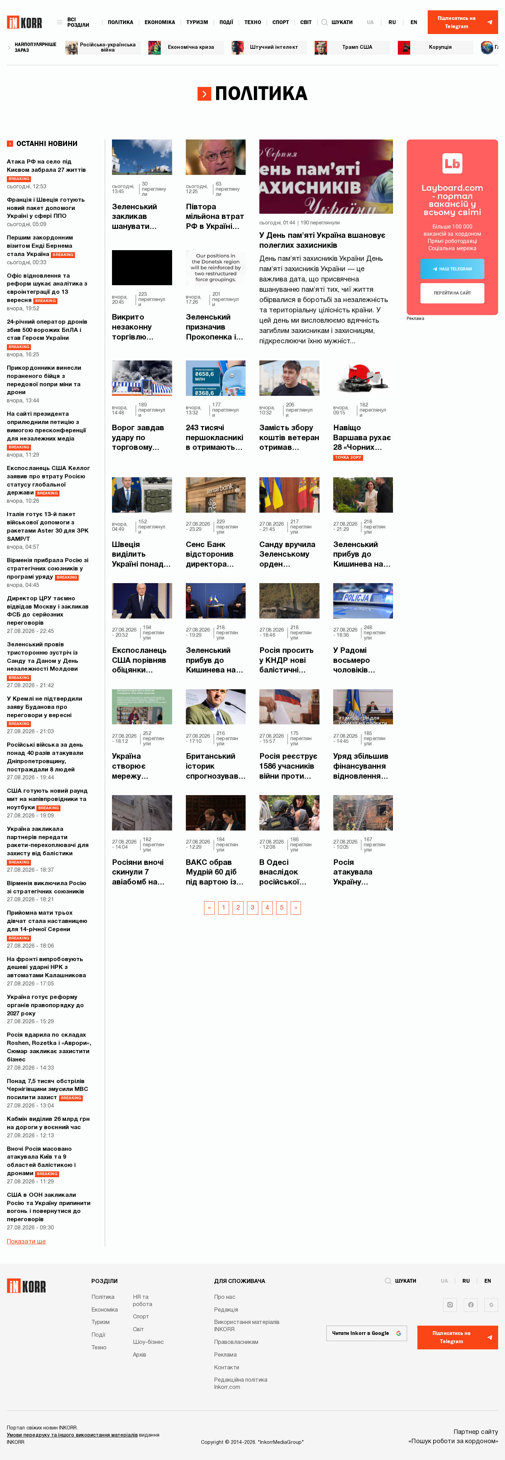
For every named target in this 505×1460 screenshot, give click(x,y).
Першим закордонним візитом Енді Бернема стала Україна (40, 246)
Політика (120, 22)
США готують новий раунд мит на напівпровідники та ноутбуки (47, 799)
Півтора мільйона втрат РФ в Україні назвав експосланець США (215, 218)
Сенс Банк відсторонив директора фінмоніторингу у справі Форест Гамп (215, 556)
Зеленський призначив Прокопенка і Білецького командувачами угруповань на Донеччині (215, 328)
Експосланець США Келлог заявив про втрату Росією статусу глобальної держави (48, 480)
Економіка (160, 22)
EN (414, 22)
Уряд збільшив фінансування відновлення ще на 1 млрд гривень (361, 767)
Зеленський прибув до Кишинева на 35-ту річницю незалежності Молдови (212, 661)
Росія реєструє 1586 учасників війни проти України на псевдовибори (288, 767)
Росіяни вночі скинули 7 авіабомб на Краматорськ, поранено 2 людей (138, 873)
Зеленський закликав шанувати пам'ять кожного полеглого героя (134, 218)
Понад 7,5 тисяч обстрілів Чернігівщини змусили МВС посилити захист (47, 1090)
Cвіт (306, 22)
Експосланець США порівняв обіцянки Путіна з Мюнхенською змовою (139, 661)
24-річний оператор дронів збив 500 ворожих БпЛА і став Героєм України (47, 334)
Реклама (225, 1355)
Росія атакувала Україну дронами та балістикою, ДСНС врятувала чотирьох (356, 873)
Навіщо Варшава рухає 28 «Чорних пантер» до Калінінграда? (362, 439)
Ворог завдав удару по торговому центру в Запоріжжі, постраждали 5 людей (141, 439)
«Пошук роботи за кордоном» (453, 1442)
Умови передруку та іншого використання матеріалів (72, 1435)
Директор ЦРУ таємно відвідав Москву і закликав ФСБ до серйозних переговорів (48, 611)
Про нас (224, 1297)
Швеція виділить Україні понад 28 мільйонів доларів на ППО (138, 556)
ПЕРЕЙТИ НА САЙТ (452, 293)
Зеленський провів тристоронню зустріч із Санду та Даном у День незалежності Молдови (42, 661)
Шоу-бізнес (148, 1342)
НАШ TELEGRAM (455, 269)
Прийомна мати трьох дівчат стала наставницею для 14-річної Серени (47, 925)
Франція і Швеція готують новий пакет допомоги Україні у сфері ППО (46, 208)
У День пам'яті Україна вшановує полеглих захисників (322, 240)
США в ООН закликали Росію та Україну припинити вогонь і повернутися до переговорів (49, 1207)
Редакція (226, 1310)
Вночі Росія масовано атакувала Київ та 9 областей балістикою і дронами (41, 1161)
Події (227, 22)
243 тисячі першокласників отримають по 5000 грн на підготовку (214, 439)
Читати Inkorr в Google (360, 1333)
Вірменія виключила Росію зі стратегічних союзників (46, 887)
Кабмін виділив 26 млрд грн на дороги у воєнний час (48, 1123)
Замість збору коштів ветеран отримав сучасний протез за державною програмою (289, 439)
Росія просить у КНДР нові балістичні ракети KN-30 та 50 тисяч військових (286, 661)
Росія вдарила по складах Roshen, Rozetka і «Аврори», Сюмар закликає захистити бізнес (49, 1047)
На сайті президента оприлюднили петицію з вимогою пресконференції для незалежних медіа (46, 430)
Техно (253, 22)
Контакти (226, 1368)
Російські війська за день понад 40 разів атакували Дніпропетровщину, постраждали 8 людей (45, 757)
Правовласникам (236, 1342)
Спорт (280, 22)
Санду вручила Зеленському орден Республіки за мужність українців (287, 556)
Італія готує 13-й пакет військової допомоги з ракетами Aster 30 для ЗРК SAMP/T (48, 527)
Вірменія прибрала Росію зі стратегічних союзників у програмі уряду (48, 569)
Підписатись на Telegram (452, 1337)
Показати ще (26, 1242)
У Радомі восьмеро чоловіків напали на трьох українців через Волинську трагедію (362, 661)
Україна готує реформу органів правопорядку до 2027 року (45, 1005)
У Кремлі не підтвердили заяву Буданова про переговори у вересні (44, 711)
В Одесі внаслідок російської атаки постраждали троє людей (285, 873)
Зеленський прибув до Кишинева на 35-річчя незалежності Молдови (359, 556)
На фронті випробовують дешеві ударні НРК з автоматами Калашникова (46, 968)
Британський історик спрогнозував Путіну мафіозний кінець (212, 767)
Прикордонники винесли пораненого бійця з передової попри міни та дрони (44, 380)
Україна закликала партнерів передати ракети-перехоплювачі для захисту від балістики (48, 845)
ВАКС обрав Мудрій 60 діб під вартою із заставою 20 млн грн (211, 873)
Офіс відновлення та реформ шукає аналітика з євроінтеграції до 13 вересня (47, 288)
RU (392, 22)
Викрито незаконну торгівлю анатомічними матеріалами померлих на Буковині (138, 328)
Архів (140, 1355)
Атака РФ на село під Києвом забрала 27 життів (46, 170)
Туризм (197, 22)
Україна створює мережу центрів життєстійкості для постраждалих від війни (141, 767)
